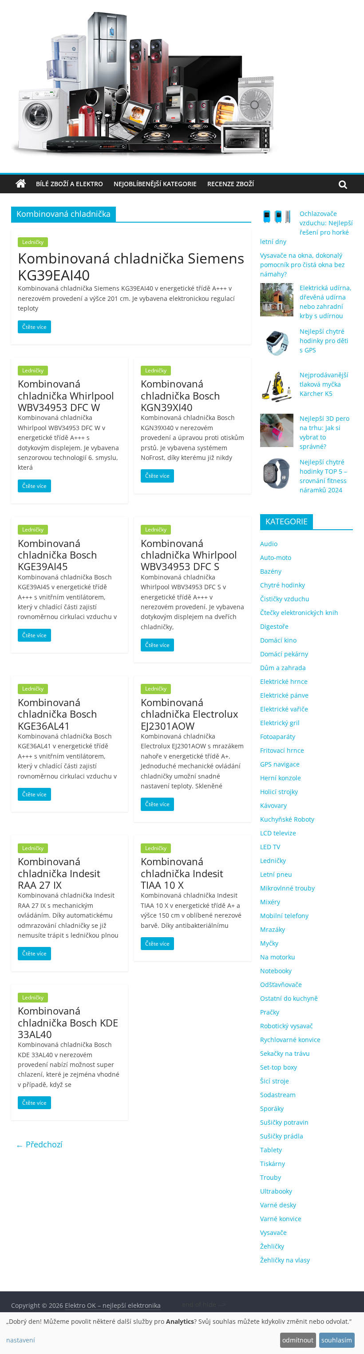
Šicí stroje (274, 1081)
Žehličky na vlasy (285, 1260)
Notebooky (276, 971)
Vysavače (273, 1232)
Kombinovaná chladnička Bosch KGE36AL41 (57, 713)
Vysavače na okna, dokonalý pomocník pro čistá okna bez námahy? (302, 264)
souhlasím (336, 1340)
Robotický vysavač (286, 1026)
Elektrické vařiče (284, 709)
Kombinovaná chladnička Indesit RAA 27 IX (59, 873)
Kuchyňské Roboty (287, 819)
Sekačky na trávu (285, 1053)
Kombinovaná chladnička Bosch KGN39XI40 (180, 395)
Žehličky (272, 1246)
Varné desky (278, 1205)
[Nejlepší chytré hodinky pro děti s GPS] (276, 347)
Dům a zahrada (283, 667)
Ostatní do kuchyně (289, 998)
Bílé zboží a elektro (69, 184)
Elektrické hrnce (284, 681)
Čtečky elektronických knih (299, 612)
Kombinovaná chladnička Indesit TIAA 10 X (182, 873)
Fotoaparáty (277, 736)
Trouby (270, 1177)
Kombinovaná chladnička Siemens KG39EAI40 (131, 266)
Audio (268, 543)
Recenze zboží (230, 184)
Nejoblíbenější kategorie (155, 184)
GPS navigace (280, 764)
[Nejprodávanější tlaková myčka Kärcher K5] (276, 390)
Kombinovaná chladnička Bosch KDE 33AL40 (68, 1022)
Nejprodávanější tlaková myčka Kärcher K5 (324, 384)
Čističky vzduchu (284, 599)
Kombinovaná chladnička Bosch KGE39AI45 (57, 554)
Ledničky (33, 242)
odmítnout (297, 1340)
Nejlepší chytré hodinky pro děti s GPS (324, 340)
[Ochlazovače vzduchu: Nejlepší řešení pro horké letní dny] (276, 220)
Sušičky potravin (284, 1122)
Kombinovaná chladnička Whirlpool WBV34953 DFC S (189, 554)
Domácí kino (278, 640)
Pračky (269, 1012)
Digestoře (274, 626)
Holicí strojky (279, 791)
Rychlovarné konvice (290, 1039)
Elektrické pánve (284, 695)
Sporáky (272, 1108)
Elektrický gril (280, 723)
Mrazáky (272, 929)
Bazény (270, 571)
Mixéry (270, 902)
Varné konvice (280, 1218)
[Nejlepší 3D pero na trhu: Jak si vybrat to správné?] (276, 434)
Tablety (271, 1150)
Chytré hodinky (282, 585)
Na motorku (277, 957)
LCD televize (278, 833)
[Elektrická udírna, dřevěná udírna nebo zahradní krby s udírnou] (276, 303)
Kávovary (273, 805)
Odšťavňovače (281, 984)
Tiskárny (272, 1163)
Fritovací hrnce (282, 750)
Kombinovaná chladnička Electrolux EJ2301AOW (189, 713)
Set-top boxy (278, 1067)
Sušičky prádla (281, 1136)
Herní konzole (280, 778)
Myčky (269, 943)
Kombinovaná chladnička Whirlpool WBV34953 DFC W (66, 395)
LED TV (270, 847)
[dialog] (182, 1333)
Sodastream (278, 1094)
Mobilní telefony (284, 915)
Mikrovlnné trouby (287, 888)
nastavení (20, 1340)
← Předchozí (39, 1144)
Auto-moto (275, 557)
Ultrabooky (276, 1191)
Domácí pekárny (284, 654)
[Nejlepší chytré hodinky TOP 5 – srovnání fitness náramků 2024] (276, 478)
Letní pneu (276, 874)
